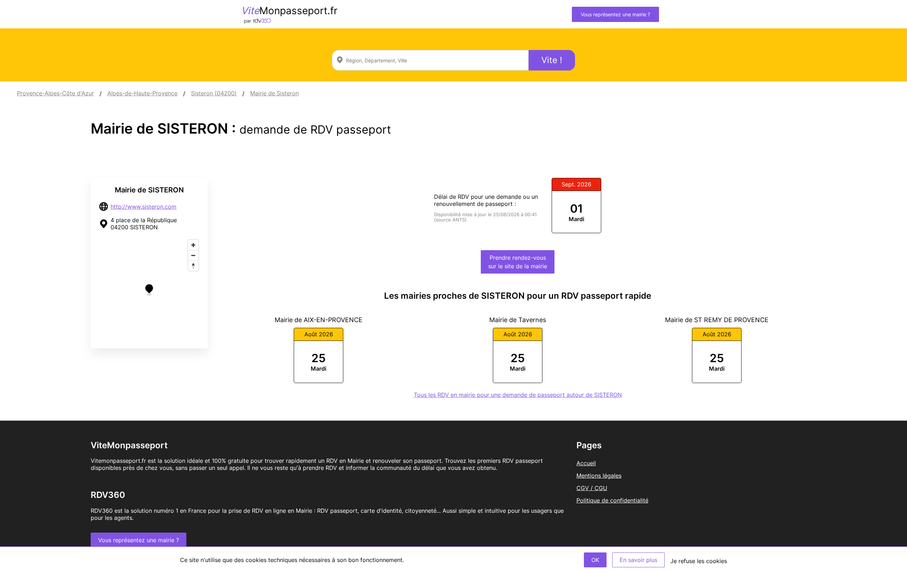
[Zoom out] (193, 255)
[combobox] (430, 60)
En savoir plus (638, 559)
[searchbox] (430, 60)
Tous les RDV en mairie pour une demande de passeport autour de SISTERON (518, 394)
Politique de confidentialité (612, 500)
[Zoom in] (193, 245)
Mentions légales (598, 475)
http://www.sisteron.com (143, 206)
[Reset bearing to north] (193, 265)
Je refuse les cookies (698, 560)
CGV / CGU (591, 487)
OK (595, 559)
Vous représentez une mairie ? (615, 14)
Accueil (586, 463)
